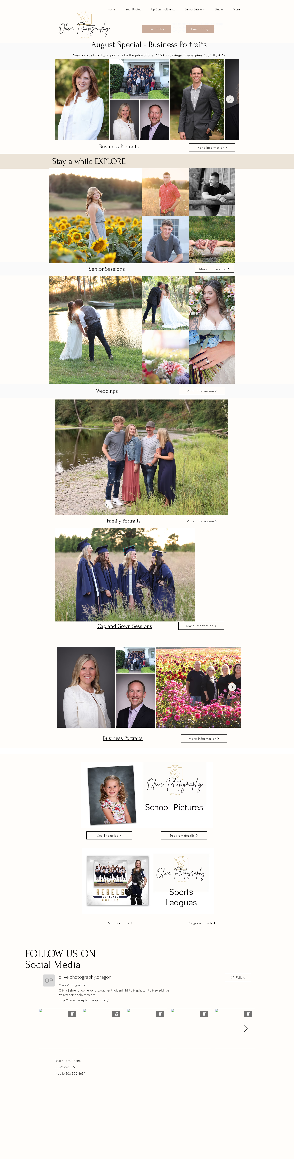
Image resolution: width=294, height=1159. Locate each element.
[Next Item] (230, 99)
